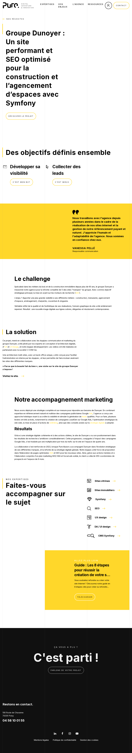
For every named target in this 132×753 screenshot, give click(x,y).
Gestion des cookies (89, 740)
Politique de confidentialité (64, 740)
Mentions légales (41, 740)
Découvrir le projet (21, 116)
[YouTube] (77, 733)
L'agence (78, 4)
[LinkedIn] (55, 733)
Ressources (95, 4)
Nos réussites (15, 19)
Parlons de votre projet (66, 670)
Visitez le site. (10, 376)
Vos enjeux (63, 5)
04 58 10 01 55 (13, 720)
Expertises (47, 4)
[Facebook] (62, 733)
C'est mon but (21, 182)
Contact (121, 5)
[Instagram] (69, 733)
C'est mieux (62, 182)
